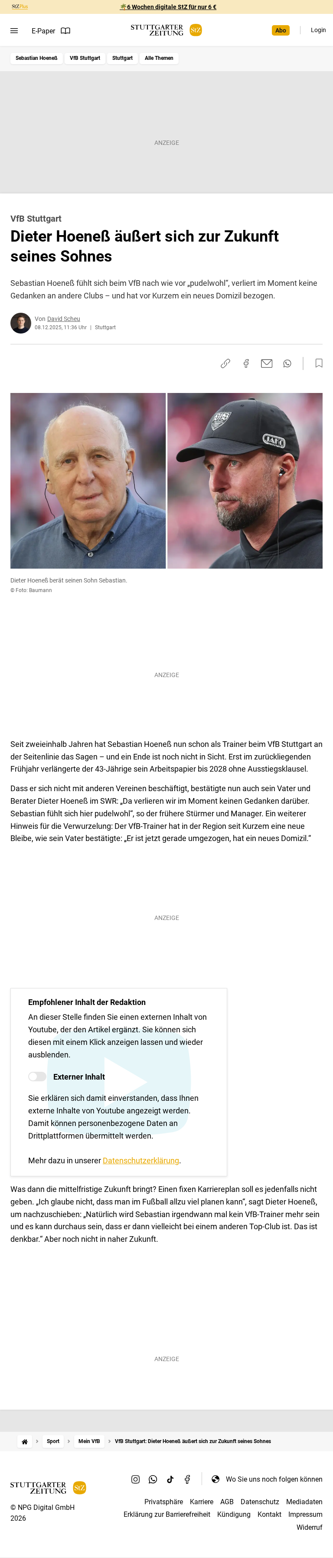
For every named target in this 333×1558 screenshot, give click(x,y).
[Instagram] (136, 1479)
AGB (227, 1502)
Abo (280, 30)
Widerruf (310, 1527)
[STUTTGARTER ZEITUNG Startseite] (166, 30)
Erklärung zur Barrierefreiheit (167, 1514)
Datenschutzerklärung (141, 1160)
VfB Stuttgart (85, 58)
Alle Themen (159, 58)
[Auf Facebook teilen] (246, 363)
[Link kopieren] (225, 363)
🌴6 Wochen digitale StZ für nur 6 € (168, 6)
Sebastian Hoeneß (37, 58)
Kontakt (269, 1514)
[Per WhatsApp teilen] (287, 363)
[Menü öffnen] (14, 30)
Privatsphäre (163, 1502)
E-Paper (43, 31)
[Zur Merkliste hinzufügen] (316, 363)
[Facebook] (188, 1479)
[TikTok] (170, 1479)
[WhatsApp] (153, 1479)
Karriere (201, 1502)
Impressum (305, 1514)
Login (318, 29)
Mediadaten (304, 1502)
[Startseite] (24, 1441)
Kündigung (234, 1514)
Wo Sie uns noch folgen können (274, 1479)
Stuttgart (122, 58)
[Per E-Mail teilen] (266, 363)
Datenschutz (260, 1502)
